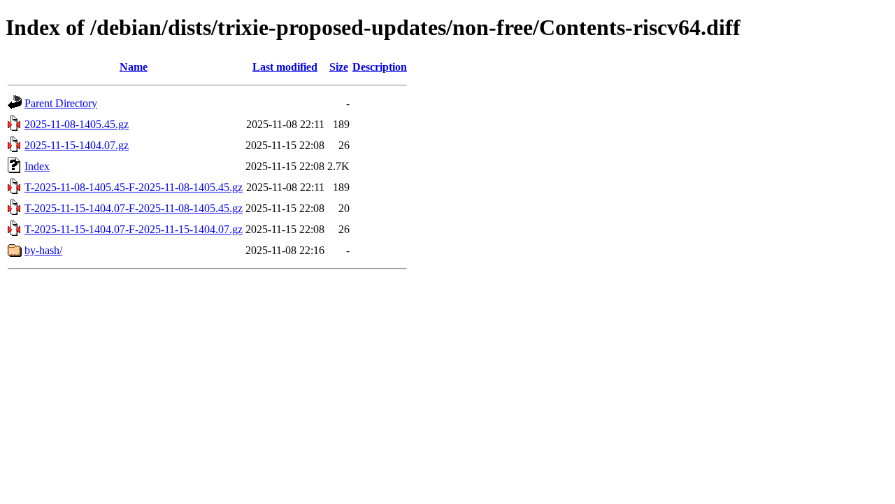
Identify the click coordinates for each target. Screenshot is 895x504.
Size (338, 67)
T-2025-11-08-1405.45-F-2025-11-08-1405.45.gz (133, 187)
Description (379, 67)
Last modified (284, 67)
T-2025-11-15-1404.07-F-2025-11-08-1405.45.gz (133, 208)
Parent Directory (60, 103)
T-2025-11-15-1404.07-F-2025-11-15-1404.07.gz (133, 229)
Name (134, 67)
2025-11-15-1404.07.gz (76, 145)
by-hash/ (43, 250)
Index (37, 166)
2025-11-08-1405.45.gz (76, 124)
